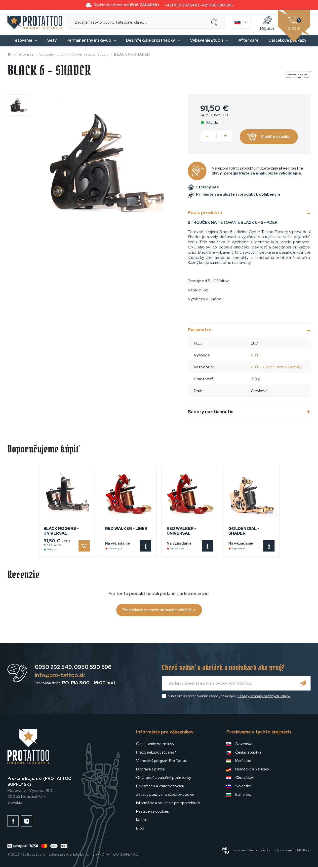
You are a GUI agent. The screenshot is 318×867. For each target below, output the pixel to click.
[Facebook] (13, 821)
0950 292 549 (53, 667)
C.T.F (255, 355)
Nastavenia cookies (152, 811)
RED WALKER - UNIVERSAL (181, 531)
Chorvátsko (245, 777)
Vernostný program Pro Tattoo (162, 760)
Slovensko (244, 743)
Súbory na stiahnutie (211, 412)
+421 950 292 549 (181, 5)
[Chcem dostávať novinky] (303, 683)
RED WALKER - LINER (126, 528)
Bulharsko (243, 794)
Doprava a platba (150, 769)
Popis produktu (205, 212)
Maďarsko (243, 760)
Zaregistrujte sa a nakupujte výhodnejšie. (262, 173)
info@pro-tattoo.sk (60, 675)
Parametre (199, 330)
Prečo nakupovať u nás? (156, 752)
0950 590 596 (93, 667)
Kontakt (142, 819)
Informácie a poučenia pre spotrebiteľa (168, 802)
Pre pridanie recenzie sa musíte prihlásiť (156, 609)
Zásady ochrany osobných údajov (263, 696)
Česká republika (248, 752)
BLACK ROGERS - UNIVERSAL (61, 531)
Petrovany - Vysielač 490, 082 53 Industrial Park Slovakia (39, 790)
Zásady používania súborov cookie (165, 794)
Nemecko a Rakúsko (252, 769)
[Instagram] (26, 821)
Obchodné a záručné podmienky (163, 777)
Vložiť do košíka (275, 136)
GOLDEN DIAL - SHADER (243, 531)
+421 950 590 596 (216, 5)
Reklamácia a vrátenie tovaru (160, 786)
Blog (140, 828)
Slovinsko (243, 786)
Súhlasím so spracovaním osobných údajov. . (229, 696)
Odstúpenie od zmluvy (155, 743)
